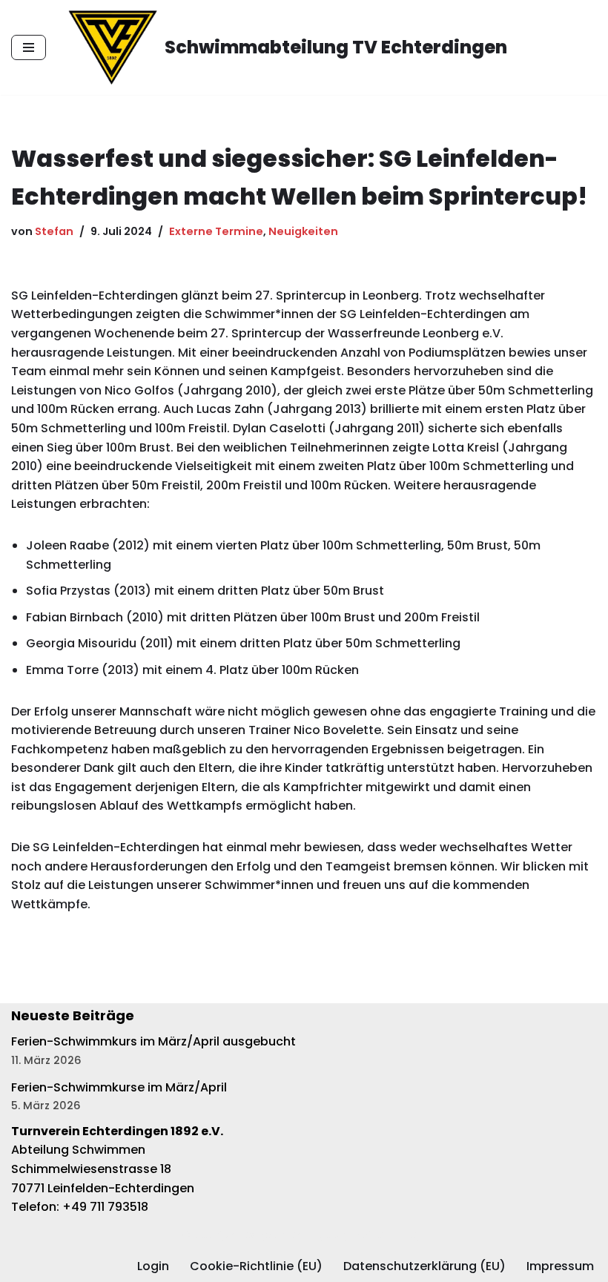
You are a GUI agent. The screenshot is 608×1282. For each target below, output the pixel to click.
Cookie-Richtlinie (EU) (256, 1266)
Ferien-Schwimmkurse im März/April (119, 1087)
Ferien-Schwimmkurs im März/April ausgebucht (153, 1041)
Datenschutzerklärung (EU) (424, 1266)
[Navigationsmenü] (28, 47)
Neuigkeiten (303, 231)
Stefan (54, 231)
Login (153, 1266)
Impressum (560, 1266)
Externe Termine (216, 231)
